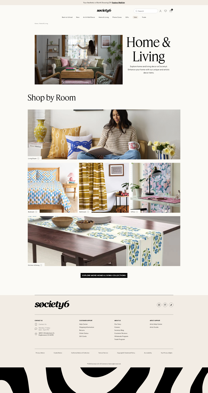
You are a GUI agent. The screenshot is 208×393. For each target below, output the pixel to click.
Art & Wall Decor (89, 17)
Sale (135, 17)
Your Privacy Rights (166, 353)
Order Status (83, 333)
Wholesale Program (121, 336)
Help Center (83, 324)
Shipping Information (86, 327)
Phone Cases (117, 17)
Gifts (127, 17)
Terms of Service (103, 353)
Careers (117, 327)
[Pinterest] (165, 305)
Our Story (117, 324)
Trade (144, 17)
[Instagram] (159, 305)
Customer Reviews (120, 333)
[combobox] (146, 11)
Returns (82, 330)
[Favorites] (165, 11)
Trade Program (119, 339)
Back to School (67, 17)
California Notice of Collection (80, 353)
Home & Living (104, 17)
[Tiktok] (171, 305)
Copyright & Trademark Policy (126, 353)
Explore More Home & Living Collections (104, 275)
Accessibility (148, 353)
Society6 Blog (119, 330)
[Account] (160, 11)
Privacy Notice (40, 353)
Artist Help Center (156, 324)
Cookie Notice (58, 353)
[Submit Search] (136, 11)
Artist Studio (154, 327)
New (77, 17)
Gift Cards (83, 336)
